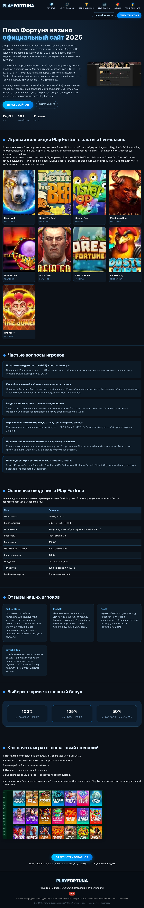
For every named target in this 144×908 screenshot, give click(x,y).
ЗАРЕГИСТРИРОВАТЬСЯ (72, 857)
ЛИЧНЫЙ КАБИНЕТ (104, 15)
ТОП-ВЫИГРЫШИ (86, 6)
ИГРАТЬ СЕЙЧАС (18, 104)
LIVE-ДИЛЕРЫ (104, 6)
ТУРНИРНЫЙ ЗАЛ (132, 6)
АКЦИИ (117, 6)
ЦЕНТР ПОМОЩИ (67, 6)
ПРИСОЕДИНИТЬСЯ (129, 15)
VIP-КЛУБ (51, 6)
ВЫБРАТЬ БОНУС (47, 104)
